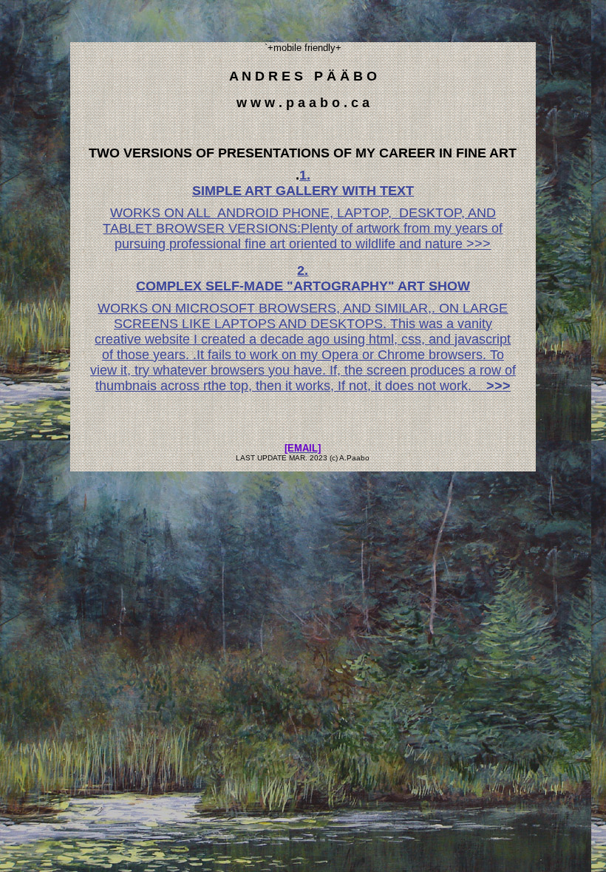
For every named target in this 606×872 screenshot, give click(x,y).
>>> (495, 385)
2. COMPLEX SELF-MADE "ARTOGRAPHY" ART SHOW (303, 278)
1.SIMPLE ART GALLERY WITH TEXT (303, 183)
